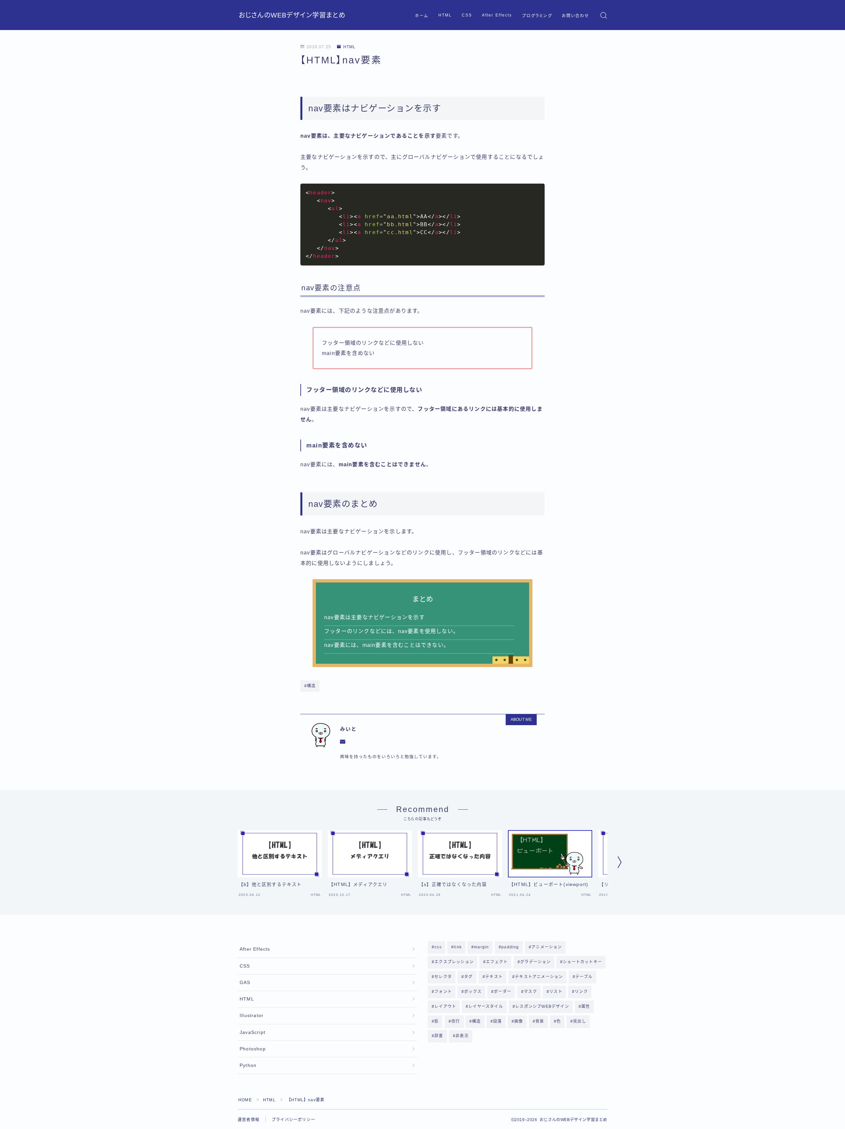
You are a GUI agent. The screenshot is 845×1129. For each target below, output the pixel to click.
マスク (530, 991)
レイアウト (445, 1006)
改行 (455, 1021)
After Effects (497, 15)
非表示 (462, 1036)
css (438, 947)
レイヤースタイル (486, 1006)
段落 (497, 1021)
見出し (579, 1021)
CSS (467, 15)
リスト (555, 991)
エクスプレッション (454, 962)
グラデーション (535, 962)
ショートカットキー (582, 962)
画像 (518, 1021)
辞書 (438, 1036)
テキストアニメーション (539, 976)
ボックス (473, 991)
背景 (539, 1021)
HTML (445, 15)
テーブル (583, 976)
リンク (581, 991)
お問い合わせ (576, 16)
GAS (245, 982)
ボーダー (503, 991)
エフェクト (497, 962)
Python (248, 1065)
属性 (586, 1006)
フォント (443, 991)
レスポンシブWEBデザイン (542, 1006)
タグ (468, 976)
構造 (476, 1021)
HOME (245, 1100)
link (458, 947)
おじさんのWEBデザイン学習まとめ (292, 15)
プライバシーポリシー (293, 1119)
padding (510, 947)
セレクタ (443, 976)
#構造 (310, 686)
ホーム (421, 16)
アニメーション (546, 947)
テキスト (494, 976)
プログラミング (537, 16)
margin (481, 947)
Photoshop (253, 1048)
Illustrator (251, 1015)
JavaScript (252, 1032)
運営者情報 (248, 1119)
